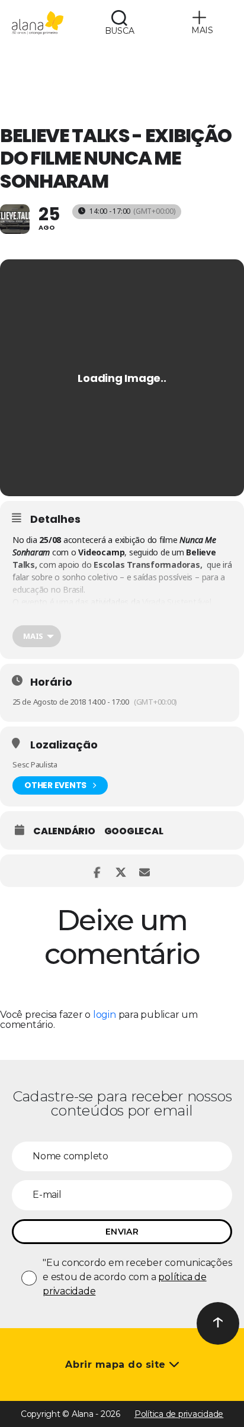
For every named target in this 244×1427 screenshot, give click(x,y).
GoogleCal (133, 831)
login (104, 1014)
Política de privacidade (178, 1414)
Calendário (64, 831)
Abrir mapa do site (117, 1364)
